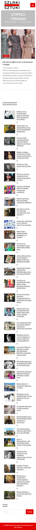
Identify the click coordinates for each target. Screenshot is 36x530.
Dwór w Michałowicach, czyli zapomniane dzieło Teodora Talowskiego (24, 442)
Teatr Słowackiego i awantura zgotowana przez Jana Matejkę (24, 431)
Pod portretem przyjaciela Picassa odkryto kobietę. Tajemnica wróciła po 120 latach (24, 141)
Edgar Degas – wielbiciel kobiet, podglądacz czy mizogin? (22, 234)
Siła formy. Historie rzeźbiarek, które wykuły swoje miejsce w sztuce (24, 177)
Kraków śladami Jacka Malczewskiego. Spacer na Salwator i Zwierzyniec (24, 419)
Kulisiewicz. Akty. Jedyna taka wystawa (24, 165)
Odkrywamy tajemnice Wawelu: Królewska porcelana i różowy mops (24, 374)
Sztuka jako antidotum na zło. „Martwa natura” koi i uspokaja (24, 223)
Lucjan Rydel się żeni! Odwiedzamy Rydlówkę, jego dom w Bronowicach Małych (24, 271)
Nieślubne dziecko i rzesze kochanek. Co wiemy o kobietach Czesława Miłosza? (23, 338)
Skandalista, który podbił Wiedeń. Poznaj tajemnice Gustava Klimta (24, 397)
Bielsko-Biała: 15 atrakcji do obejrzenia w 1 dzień (24, 386)
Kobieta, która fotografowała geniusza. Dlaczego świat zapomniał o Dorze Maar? (23, 115)
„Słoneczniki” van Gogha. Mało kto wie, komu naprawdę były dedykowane (24, 128)
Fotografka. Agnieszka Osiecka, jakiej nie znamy (24, 408)
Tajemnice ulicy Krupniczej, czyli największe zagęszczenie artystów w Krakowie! (24, 455)
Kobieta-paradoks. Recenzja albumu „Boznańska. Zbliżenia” (24, 200)
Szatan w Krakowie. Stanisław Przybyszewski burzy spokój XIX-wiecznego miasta (24, 298)
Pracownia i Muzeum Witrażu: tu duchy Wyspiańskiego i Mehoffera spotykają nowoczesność (23, 351)
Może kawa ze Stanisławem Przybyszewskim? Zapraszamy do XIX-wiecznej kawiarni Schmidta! (23, 480)
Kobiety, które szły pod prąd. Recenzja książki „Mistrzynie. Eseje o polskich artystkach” (23, 312)
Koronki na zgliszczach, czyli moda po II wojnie (18, 63)
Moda (6, 56)
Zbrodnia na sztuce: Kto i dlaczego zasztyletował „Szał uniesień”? (23, 212)
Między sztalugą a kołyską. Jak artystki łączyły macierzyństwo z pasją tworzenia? (24, 155)
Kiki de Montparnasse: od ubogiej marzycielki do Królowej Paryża (24, 363)
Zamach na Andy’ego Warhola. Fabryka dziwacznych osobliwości (23, 189)
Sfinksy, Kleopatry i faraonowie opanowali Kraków (24, 494)
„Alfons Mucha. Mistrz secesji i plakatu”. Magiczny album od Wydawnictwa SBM (24, 258)
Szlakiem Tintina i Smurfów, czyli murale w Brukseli (24, 467)
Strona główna (10, 22)
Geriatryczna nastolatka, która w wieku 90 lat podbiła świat (23, 246)
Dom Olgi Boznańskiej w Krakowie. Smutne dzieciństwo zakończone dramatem (24, 325)
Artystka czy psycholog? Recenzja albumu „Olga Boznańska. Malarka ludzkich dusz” (23, 284)
